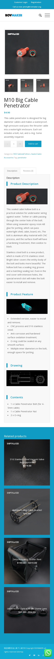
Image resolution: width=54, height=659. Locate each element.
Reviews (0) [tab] (28, 171)
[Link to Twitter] (29, 655)
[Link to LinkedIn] (38, 655)
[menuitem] (21, 2)
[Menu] (46, 15)
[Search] (39, 15)
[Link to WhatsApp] (43, 655)
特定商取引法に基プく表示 (14, 648)
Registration (36, 2)
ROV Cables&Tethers (22, 154)
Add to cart (33, 143)
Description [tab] (12, 171)
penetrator (22, 157)
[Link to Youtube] (34, 655)
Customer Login (20, 2)
